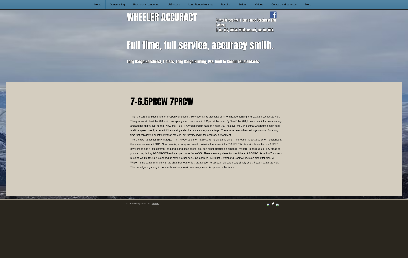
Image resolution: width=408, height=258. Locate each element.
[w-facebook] (268, 205)
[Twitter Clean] (272, 203)
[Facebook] (273, 14)
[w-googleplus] (277, 205)
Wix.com (155, 203)
